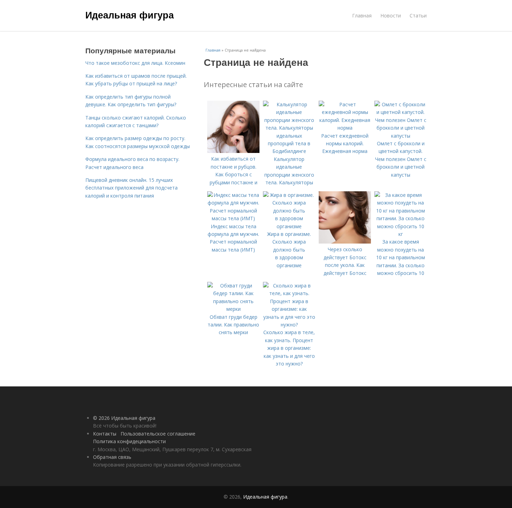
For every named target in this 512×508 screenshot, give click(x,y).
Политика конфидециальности (129, 441)
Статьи (418, 15)
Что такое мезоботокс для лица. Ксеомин (135, 63)
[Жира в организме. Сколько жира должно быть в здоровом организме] (289, 226)
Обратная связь (112, 457)
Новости (390, 15)
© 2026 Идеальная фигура (124, 418)
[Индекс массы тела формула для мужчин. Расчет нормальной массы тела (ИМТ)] (233, 218)
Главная (362, 15)
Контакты (104, 433)
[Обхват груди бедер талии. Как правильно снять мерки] (233, 309)
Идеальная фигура (129, 14)
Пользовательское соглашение (158, 433)
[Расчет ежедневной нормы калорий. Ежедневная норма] (345, 127)
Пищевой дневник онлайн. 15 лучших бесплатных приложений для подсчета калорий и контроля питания (131, 188)
